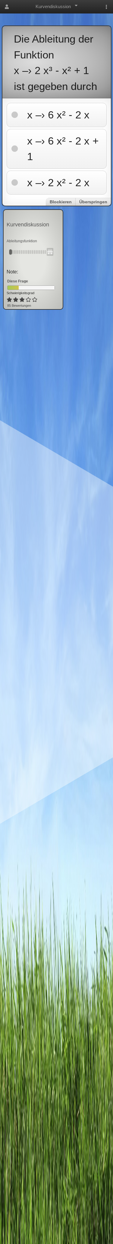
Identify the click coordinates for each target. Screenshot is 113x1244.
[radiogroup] (22, 299)
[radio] (9, 299)
